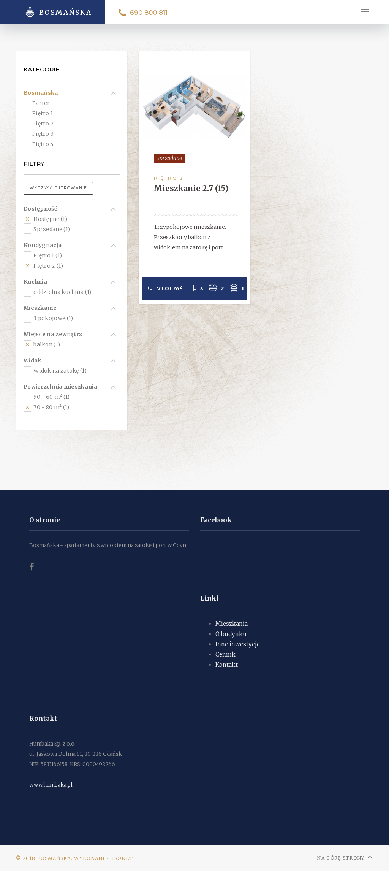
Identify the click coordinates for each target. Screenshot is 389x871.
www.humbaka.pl (51, 785)
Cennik (225, 654)
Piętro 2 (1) (47, 265)
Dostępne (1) (49, 219)
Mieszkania (231, 623)
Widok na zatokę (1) (59, 370)
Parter (41, 103)
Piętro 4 (43, 144)
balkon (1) (46, 344)
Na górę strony (340, 858)
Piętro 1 (42, 113)
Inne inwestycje (237, 644)
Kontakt (226, 664)
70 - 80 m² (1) (51, 407)
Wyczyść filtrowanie (58, 188)
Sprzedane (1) (51, 229)
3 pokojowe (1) (52, 318)
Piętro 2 (43, 123)
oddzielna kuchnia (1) (62, 292)
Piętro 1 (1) (47, 255)
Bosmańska (41, 92)
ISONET (122, 858)
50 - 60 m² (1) (51, 396)
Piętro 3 (43, 133)
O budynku (231, 634)
